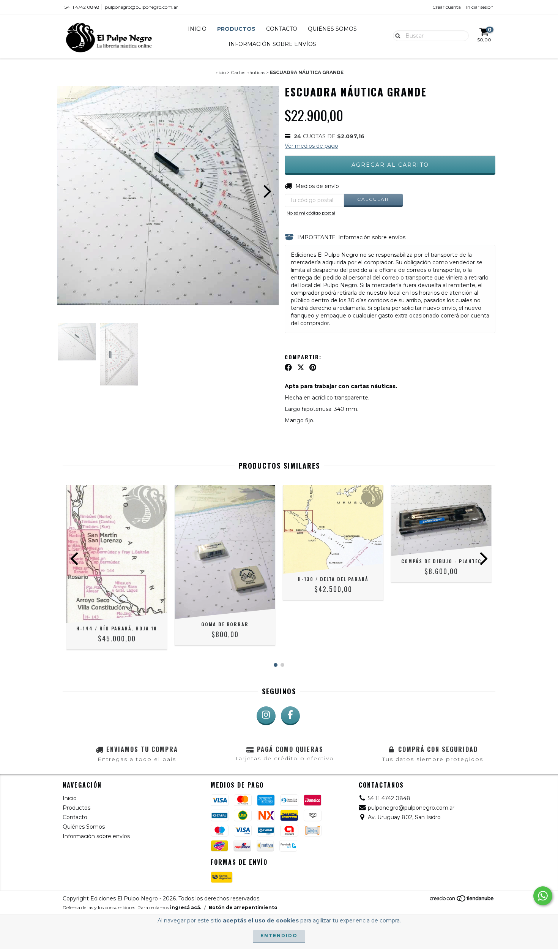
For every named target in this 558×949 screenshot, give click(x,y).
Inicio (197, 28)
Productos (236, 28)
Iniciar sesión (479, 7)
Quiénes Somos (332, 28)
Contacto (281, 28)
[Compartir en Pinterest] (312, 367)
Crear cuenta (446, 7)
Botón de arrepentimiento (243, 907)
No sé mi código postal (311, 213)
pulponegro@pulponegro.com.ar (141, 7)
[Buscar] (396, 35)
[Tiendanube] (462, 900)
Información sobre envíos (272, 44)
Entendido (279, 935)
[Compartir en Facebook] (288, 367)
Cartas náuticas (248, 72)
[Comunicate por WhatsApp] (542, 895)
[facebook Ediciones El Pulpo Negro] (290, 715)
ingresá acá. (185, 907)
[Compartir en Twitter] (300, 367)
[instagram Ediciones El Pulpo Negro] (266, 715)
